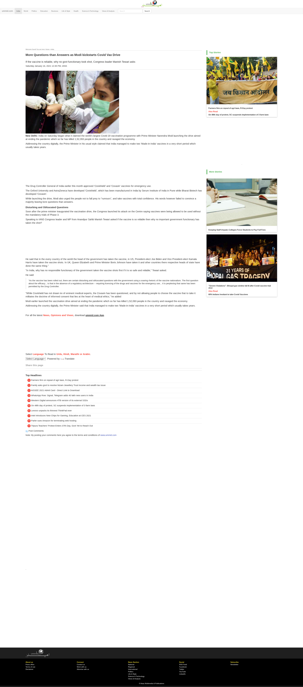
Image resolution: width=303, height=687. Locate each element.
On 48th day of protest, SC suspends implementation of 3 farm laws (63, 405)
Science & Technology (90, 11)
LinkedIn (182, 674)
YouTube (182, 672)
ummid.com (7, 11)
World (26, 11)
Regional (131, 667)
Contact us (81, 664)
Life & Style (66, 11)
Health (76, 11)
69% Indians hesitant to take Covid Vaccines (228, 294)
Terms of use (30, 667)
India (18, 11)
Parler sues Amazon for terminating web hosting (53, 420)
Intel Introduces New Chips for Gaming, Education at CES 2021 (61, 415)
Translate (69, 358)
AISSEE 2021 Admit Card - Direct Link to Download (55, 390)
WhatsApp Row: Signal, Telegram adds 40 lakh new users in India (62, 395)
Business (54, 11)
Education (44, 11)
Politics (34, 11)
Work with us (81, 667)
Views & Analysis (108, 11)
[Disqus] (114, 470)
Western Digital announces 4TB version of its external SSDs (59, 400)
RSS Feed (183, 664)
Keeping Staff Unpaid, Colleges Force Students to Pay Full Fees (237, 230)
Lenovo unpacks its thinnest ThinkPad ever (51, 410)
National (131, 664)
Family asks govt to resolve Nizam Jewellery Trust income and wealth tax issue (68, 385)
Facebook (183, 667)
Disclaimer (29, 669)
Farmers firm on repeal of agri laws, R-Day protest (54, 380)
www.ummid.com (108, 435)
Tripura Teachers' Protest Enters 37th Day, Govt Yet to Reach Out (62, 426)
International (132, 669)
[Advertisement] (151, 32)
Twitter (181, 669)
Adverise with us (83, 669)
